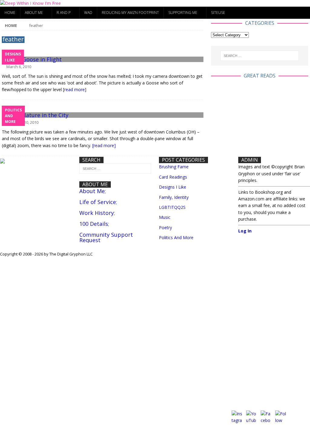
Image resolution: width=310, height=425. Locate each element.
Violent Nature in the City (35, 115)
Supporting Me (182, 12)
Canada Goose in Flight (32, 59)
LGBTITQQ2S (172, 207)
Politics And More (176, 237)
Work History (96, 212)
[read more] (74, 89)
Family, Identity (174, 197)
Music (164, 217)
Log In (245, 231)
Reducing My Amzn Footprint (130, 12)
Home (10, 12)
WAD (88, 12)
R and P (64, 12)
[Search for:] (259, 56)
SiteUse (218, 12)
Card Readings (173, 177)
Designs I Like (172, 187)
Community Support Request (106, 237)
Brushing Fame (174, 167)
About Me (34, 12)
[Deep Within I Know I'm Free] (30, 3)
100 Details (93, 223)
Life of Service (97, 202)
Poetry (165, 227)
